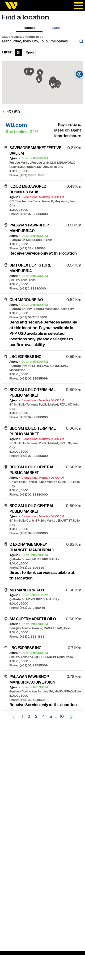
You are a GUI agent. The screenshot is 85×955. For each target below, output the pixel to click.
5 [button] (51, 716)
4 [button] (43, 716)
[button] (70, 717)
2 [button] (29, 716)
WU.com (16, 125)
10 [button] (62, 716)
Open (30, 52)
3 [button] (36, 716)
